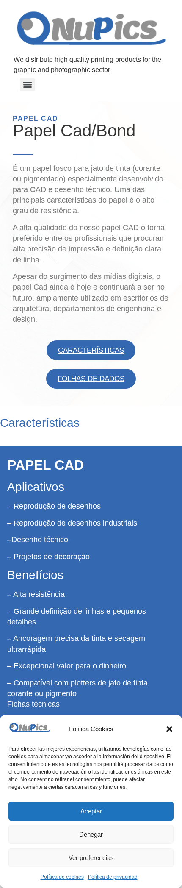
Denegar (91, 834)
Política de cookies (62, 877)
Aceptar (91, 811)
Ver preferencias (91, 857)
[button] (169, 729)
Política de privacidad (113, 877)
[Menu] (27, 84)
